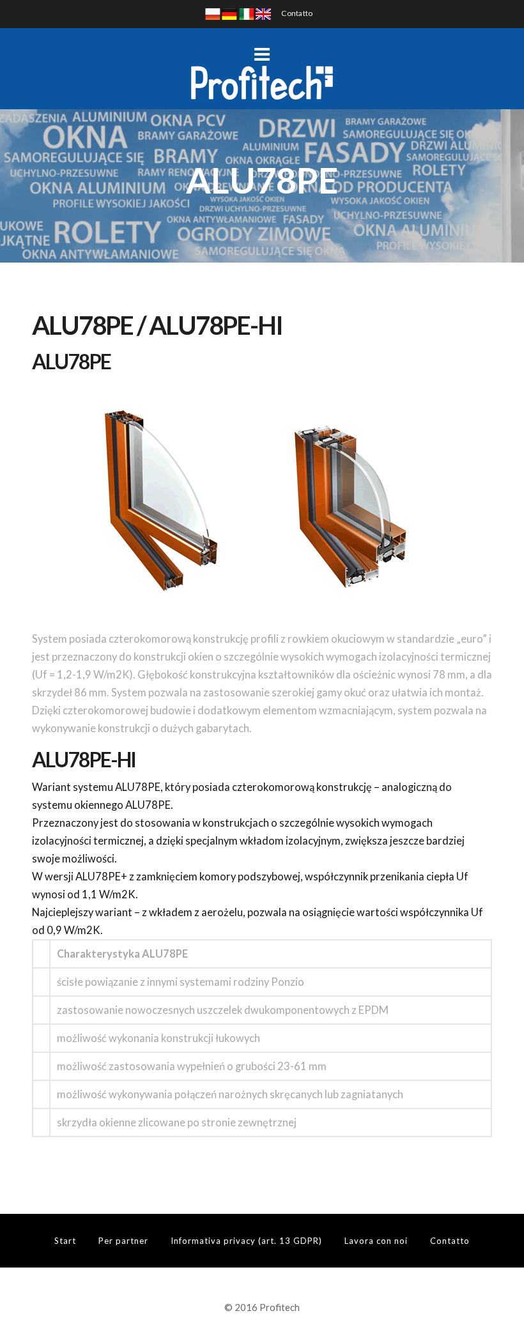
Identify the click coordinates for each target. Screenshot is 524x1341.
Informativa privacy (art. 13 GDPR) (246, 1241)
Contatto (296, 13)
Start (65, 1241)
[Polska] (212, 13)
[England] (263, 13)
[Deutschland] (229, 13)
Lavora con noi (376, 1241)
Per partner (123, 1241)
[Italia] (246, 13)
